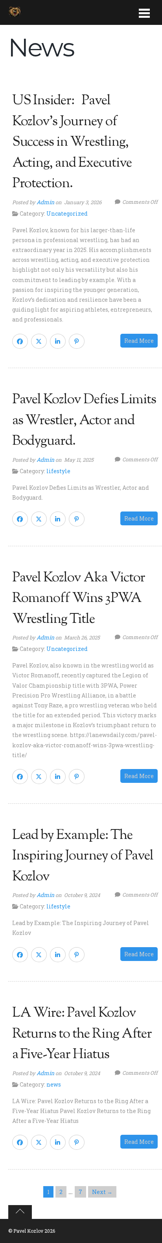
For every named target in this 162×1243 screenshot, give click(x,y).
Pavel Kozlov (28, 1231)
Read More (139, 340)
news (53, 1084)
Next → (102, 1192)
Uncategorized (67, 213)
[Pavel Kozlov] (15, 12)
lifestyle (58, 471)
